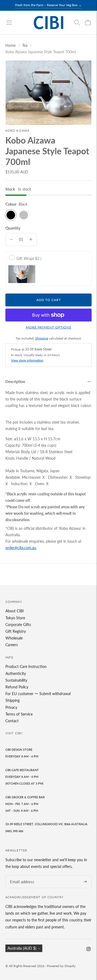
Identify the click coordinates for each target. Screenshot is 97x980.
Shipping (41, 338)
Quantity (12, 228)
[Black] (10, 215)
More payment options (48, 327)
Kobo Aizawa (17, 130)
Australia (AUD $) (22, 948)
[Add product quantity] (31, 239)
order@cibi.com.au (20, 547)
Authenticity (15, 673)
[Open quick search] (77, 22)
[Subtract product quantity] (11, 239)
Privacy (11, 707)
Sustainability (16, 680)
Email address (20, 875)
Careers (11, 644)
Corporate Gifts (18, 624)
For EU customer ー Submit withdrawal (38, 693)
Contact (12, 720)
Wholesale (14, 638)
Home (10, 45)
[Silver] (23, 215)
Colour (10, 204)
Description (15, 381)
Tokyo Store (15, 618)
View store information (27, 360)
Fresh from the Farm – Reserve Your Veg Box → (48, 5)
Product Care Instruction (26, 666)
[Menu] (9, 22)
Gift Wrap (28, 258)
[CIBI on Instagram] (88, 949)
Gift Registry (15, 631)
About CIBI (14, 611)
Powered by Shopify (61, 966)
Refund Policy (16, 687)
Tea (24, 45)
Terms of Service (19, 714)
